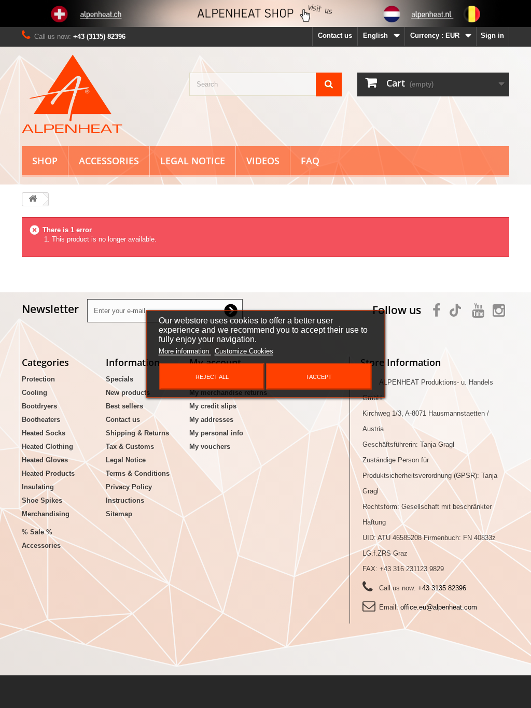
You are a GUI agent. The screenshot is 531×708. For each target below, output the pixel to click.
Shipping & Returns (137, 433)
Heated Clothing (47, 446)
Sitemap (119, 514)
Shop (45, 160)
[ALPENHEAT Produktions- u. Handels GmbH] (98, 93)
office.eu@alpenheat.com (438, 607)
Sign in (492, 35)
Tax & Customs (130, 446)
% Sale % (37, 532)
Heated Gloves (45, 460)
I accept (319, 377)
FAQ (310, 160)
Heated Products (48, 473)
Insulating (38, 487)
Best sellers (124, 406)
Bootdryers (39, 406)
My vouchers (209, 446)
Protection (38, 379)
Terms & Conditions (138, 473)
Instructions (125, 500)
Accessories (109, 160)
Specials (119, 379)
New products (128, 393)
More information (185, 351)
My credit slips (212, 406)
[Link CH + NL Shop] (265, 13)
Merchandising (45, 514)
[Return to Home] (33, 199)
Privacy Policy (129, 487)
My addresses (211, 419)
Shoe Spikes (42, 500)
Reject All (212, 377)
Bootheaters (41, 419)
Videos (263, 160)
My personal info (216, 433)
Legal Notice (192, 160)
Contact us (335, 35)
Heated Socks (43, 433)
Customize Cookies (244, 351)
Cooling (34, 393)
